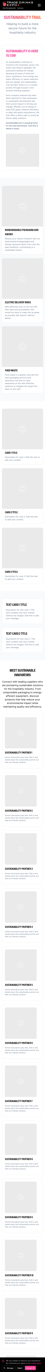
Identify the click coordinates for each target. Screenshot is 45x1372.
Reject (19, 1368)
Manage (10, 1368)
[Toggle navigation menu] (39, 5)
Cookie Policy (36, 1363)
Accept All (30, 1368)
